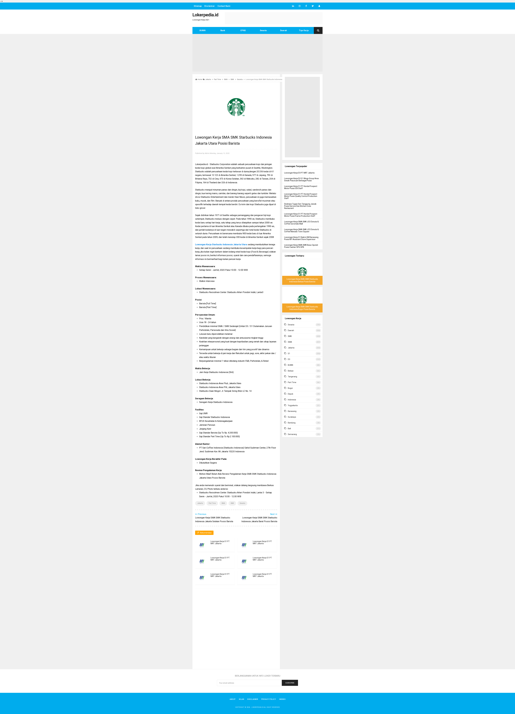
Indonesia (292, 400)
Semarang (292, 434)
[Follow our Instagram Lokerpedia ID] (299, 6)
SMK (232, 503)
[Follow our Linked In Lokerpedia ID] (293, 6)
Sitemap (198, 6)
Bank (222, 30)
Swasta (263, 30)
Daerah (283, 30)
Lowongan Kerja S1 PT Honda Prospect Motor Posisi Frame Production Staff (300, 215)
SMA (223, 503)
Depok (290, 394)
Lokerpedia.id (257, 707)
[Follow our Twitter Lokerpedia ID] (312, 6)
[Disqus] (236, 629)
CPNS (243, 30)
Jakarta (200, 503)
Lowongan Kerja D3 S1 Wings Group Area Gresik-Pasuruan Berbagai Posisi (301, 179)
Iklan (241, 699)
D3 (289, 359)
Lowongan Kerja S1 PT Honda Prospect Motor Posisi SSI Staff (300, 187)
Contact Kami (224, 6)
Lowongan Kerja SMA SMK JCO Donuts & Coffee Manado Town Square (301, 230)
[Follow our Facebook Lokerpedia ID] (306, 6)
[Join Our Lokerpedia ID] (319, 6)
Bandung (291, 423)
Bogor (290, 388)
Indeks (282, 699)
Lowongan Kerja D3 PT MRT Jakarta (299, 173)
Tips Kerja (304, 30)
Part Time (212, 503)
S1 (289, 353)
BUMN (202, 30)
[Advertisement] (257, 53)
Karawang (292, 411)
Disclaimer (209, 6)
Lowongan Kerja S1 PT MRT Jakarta (220, 542)
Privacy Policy (268, 699)
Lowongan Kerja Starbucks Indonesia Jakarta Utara (221, 244)
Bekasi (290, 371)
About (233, 699)
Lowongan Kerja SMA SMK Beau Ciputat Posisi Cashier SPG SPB (301, 246)
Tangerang (292, 377)
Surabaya (292, 417)
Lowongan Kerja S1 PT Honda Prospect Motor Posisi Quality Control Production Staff (300, 196)
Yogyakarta (293, 405)
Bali (289, 428)
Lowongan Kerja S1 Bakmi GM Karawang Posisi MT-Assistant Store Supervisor (301, 238)
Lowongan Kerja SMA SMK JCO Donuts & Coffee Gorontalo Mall (301, 223)
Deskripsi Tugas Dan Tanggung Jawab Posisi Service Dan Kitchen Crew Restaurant (300, 206)
